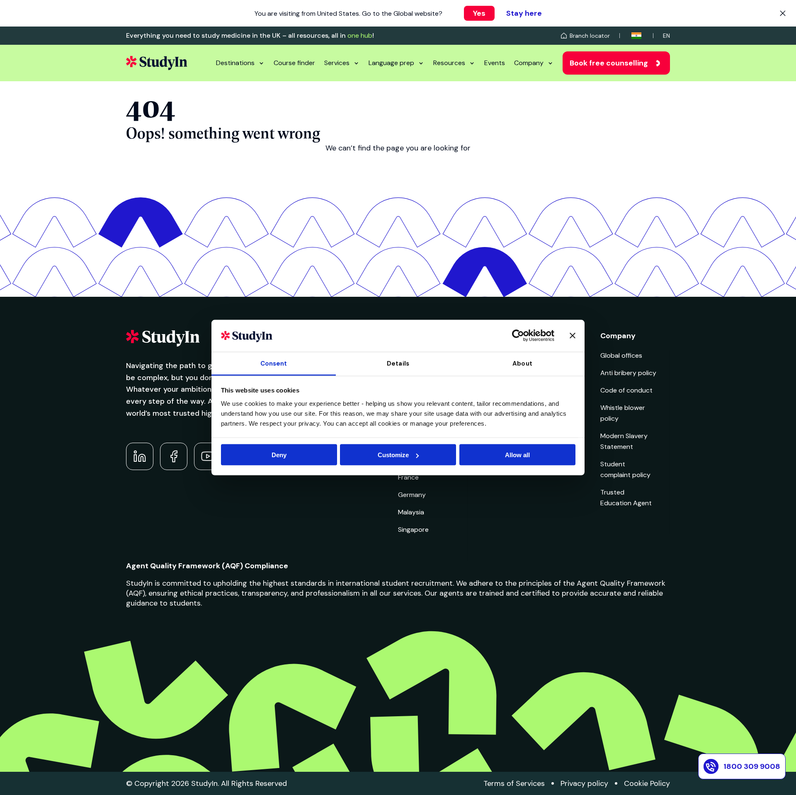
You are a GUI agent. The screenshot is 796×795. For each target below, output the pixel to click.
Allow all (517, 454)
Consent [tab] (273, 363)
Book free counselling (609, 63)
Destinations (235, 62)
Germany (412, 494)
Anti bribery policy (628, 372)
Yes (479, 13)
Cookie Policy (647, 783)
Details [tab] (398, 363)
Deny (279, 454)
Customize (393, 454)
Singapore (413, 529)
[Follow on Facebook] (173, 456)
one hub (359, 35)
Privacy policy (584, 783)
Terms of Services (514, 783)
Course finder (294, 62)
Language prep (391, 62)
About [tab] (522, 363)
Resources (449, 62)
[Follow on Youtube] (207, 456)
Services (336, 62)
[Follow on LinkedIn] (139, 456)
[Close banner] (572, 336)
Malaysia (411, 512)
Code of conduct (626, 390)
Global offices (621, 355)
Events (494, 62)
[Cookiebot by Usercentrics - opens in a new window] (518, 336)
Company (529, 62)
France (408, 477)
